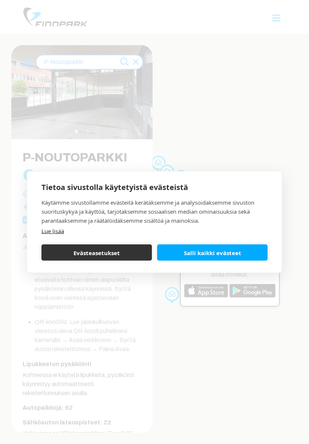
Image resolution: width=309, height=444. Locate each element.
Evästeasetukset (96, 252)
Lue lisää (52, 231)
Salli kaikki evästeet (212, 252)
